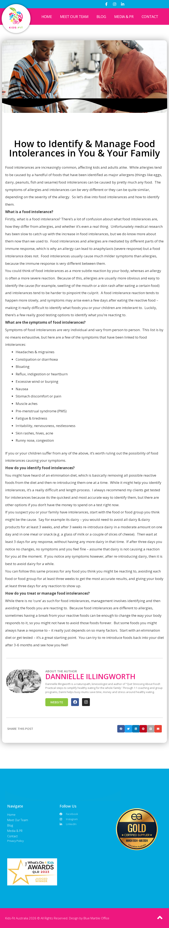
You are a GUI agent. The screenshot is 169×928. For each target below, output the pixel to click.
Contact (150, 16)
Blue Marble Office (96, 918)
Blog (101, 16)
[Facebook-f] (106, 4)
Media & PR (123, 16)
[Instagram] (114, 4)
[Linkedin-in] (123, 4)
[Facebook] (75, 702)
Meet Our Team (74, 16)
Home (46, 16)
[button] (121, 728)
